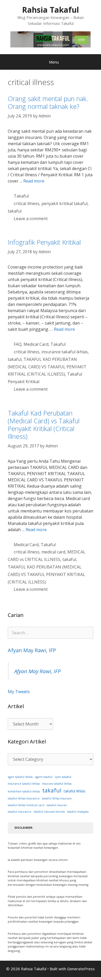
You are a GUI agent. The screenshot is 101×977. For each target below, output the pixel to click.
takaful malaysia (78, 811)
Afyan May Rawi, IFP (32, 650)
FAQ (17, 344)
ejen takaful (63, 777)
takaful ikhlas (74, 791)
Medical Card (36, 344)
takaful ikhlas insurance (24, 798)
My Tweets (19, 691)
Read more (33, 181)
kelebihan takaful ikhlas (24, 791)
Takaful (21, 196)
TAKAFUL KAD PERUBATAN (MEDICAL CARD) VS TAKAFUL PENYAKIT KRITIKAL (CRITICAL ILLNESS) (47, 366)
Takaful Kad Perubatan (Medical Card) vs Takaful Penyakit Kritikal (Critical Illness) (44, 425)
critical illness (26, 203)
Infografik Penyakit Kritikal (44, 242)
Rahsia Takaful (50, 9)
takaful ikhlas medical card (26, 805)
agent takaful (44, 777)
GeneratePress (81, 968)
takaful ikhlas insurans (56, 798)
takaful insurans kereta (49, 811)
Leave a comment (31, 218)
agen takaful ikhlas (20, 777)
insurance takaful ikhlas (64, 352)
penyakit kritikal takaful (64, 203)
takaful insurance (19, 811)
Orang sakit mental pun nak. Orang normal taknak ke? (48, 102)
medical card (53, 552)
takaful (14, 211)
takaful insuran (57, 805)
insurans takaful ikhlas (56, 783)
